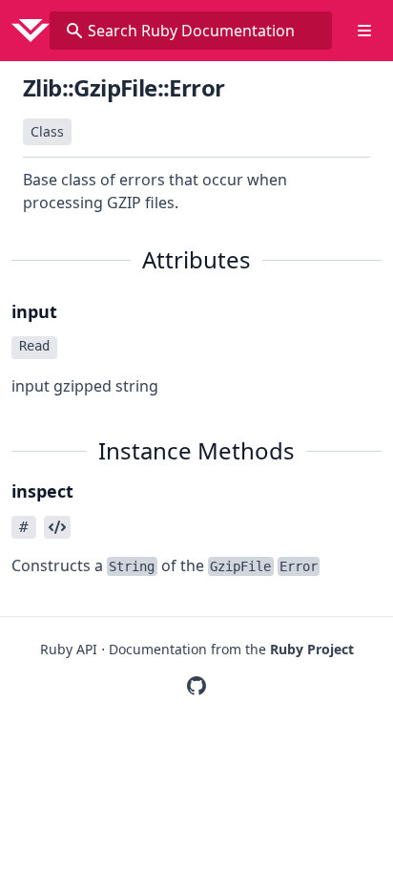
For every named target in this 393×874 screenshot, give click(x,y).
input (34, 311)
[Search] (74, 30)
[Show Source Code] (57, 527)
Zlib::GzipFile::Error (123, 87)
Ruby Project (312, 649)
